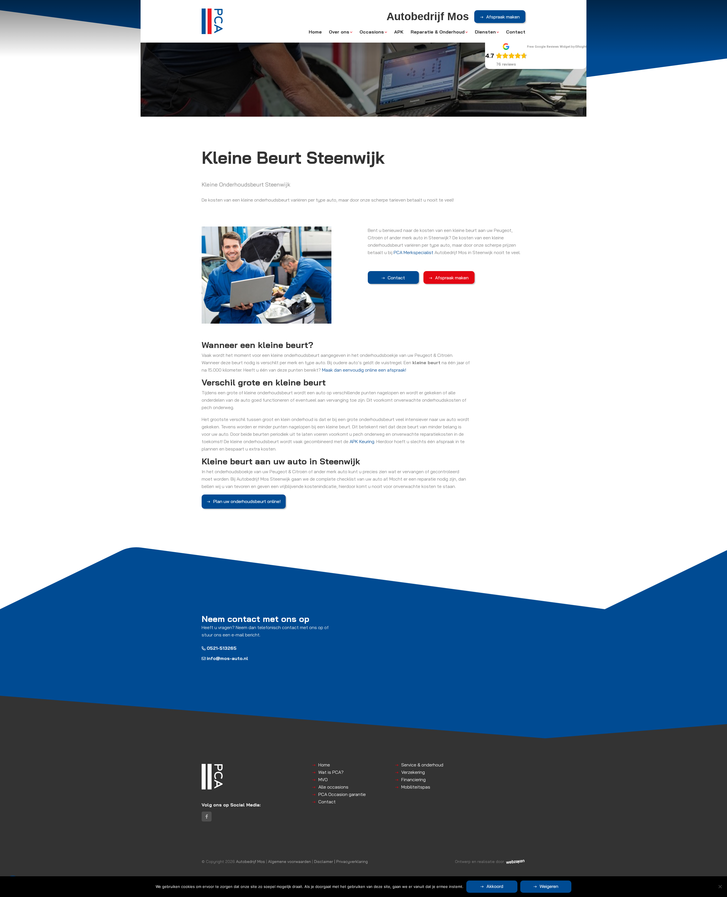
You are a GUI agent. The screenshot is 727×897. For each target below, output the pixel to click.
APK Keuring (362, 441)
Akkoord (494, 886)
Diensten (485, 32)
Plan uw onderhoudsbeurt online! (247, 501)
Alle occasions (333, 787)
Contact (515, 32)
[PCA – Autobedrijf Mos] (212, 21)
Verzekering (413, 772)
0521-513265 (222, 648)
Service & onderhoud (422, 765)
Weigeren (549, 886)
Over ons (339, 32)
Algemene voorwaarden (289, 861)
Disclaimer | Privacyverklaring (341, 861)
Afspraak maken (503, 17)
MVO (323, 779)
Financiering (413, 779)
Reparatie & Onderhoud (438, 32)
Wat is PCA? (331, 772)
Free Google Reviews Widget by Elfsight (556, 47)
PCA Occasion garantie (342, 794)
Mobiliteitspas (415, 787)
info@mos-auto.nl (227, 658)
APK (399, 32)
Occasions (372, 32)
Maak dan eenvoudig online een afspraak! (364, 370)
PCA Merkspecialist (413, 252)
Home (315, 32)
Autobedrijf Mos (250, 861)
